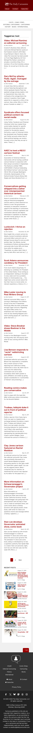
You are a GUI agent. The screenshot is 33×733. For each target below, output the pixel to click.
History (8, 27)
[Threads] (23, 694)
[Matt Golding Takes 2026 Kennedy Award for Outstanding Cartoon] (10, 574)
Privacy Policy (16, 687)
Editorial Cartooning (11, 24)
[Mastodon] (19, 694)
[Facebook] (6, 694)
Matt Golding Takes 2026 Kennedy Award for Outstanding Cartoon (23, 575)
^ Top (26, 650)
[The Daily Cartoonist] (16, 4)
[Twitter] (10, 694)
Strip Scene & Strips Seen (22, 585)
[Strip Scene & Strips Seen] (10, 586)
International (23, 27)
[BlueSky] (14, 694)
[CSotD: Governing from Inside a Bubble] (10, 595)
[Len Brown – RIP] (10, 614)
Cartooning (25, 24)
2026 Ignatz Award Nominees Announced (23, 605)
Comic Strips (19, 22)
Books (14, 27)
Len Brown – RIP (23, 613)
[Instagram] (27, 694)
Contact (15, 9)
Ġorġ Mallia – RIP (23, 632)
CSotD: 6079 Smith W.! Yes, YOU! (22, 624)
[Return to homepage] (16, 660)
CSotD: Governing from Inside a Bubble (23, 595)
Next (20, 560)
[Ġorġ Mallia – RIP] (10, 633)
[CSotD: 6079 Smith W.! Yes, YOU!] (10, 624)
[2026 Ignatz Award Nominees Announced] (10, 605)
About (7, 9)
